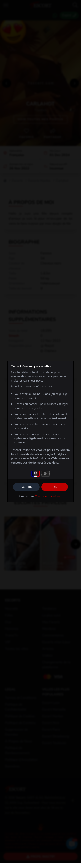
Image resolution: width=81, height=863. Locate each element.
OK (54, 487)
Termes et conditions (48, 496)
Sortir (26, 487)
